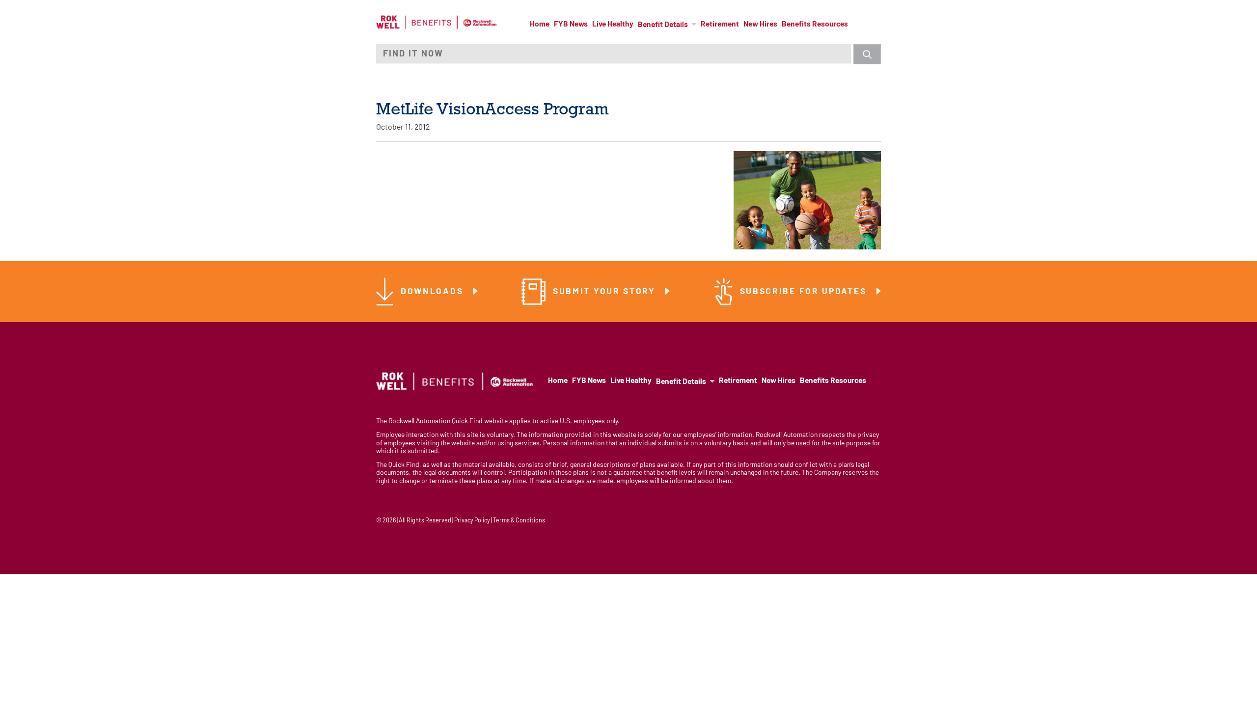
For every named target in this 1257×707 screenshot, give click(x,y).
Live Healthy (612, 24)
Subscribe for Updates (805, 292)
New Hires (760, 24)
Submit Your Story (606, 292)
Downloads (433, 292)
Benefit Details (663, 25)
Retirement (720, 24)
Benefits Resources (815, 24)
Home (539, 24)
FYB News (571, 24)
